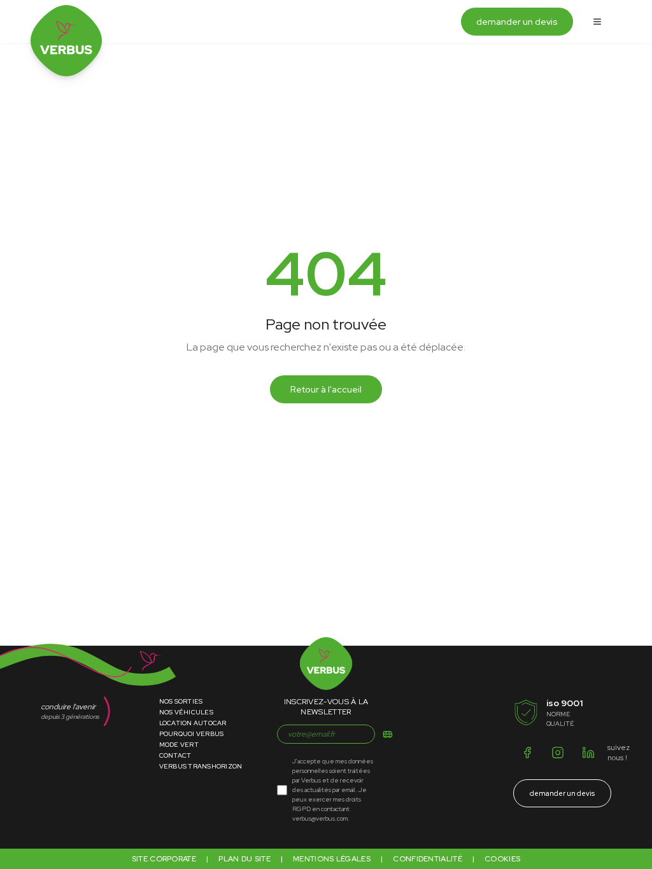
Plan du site (244, 859)
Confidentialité (427, 859)
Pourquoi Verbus (191, 734)
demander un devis (517, 21)
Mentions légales (332, 859)
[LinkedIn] (588, 753)
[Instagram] (558, 753)
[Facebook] (527, 753)
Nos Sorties (181, 701)
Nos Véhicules (186, 712)
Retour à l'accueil (326, 389)
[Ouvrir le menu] (597, 22)
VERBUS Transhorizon (201, 766)
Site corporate (164, 859)
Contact (175, 755)
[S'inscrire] (388, 734)
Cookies (502, 859)
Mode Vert (179, 744)
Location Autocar (193, 723)
